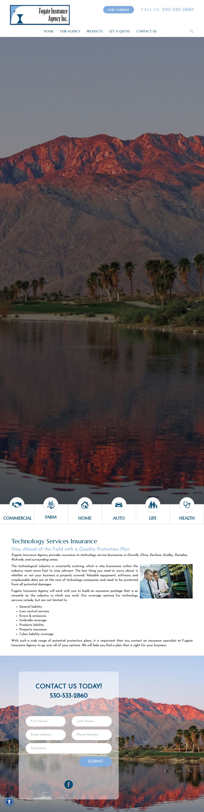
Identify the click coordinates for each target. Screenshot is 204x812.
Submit (95, 761)
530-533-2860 (167, 9)
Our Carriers (118, 10)
